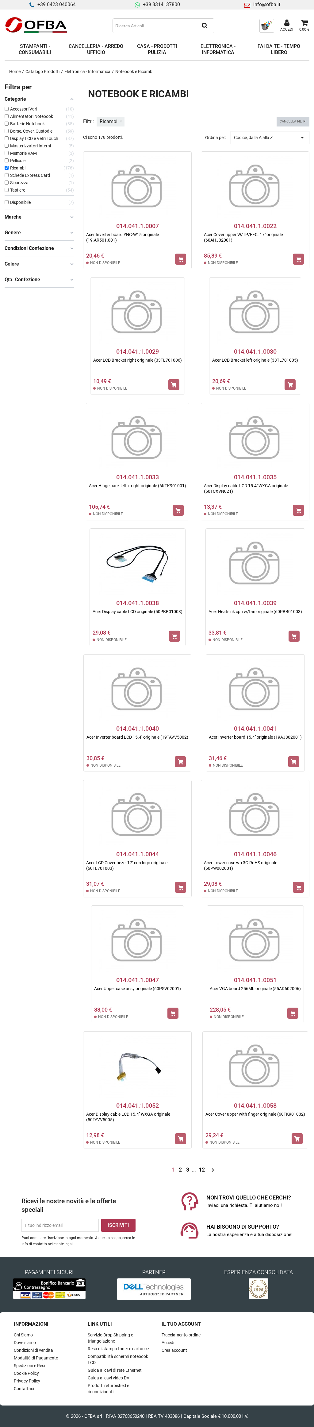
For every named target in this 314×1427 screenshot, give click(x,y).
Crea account (174, 1350)
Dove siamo (25, 1342)
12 (202, 1169)
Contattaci (24, 1388)
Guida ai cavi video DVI (109, 1377)
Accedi (168, 1342)
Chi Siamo (23, 1334)
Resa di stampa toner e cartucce (118, 1348)
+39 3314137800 (161, 4)
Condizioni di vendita (33, 1350)
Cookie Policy (26, 1373)
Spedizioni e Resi (29, 1365)
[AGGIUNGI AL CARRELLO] (180, 259)
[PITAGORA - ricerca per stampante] (266, 25)
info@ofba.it (266, 4)
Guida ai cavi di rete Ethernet (115, 1370)
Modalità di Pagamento (36, 1357)
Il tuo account (181, 1324)
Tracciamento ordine (181, 1334)
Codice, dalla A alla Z (270, 137)
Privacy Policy (27, 1380)
